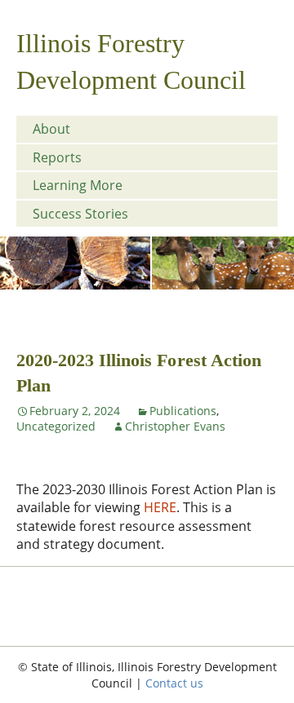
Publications (182, 410)
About (51, 129)
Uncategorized (56, 426)
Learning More (77, 185)
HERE (160, 507)
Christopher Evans (175, 426)
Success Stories (80, 214)
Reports (57, 157)
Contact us (174, 683)
